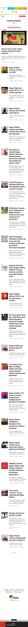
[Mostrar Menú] (2, 12)
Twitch (19, 563)
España (2, 16)
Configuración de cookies (18, 590)
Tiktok (8, 563)
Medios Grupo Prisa (14, 600)
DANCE (16, 8)
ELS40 (4, 29)
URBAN (22, 8)
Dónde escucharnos (18, 592)
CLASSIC (10, 8)
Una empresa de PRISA (14, 597)
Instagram (6, 563)
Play (26, 624)
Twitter (14, 563)
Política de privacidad (20, 589)
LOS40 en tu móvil (9, 592)
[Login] (26, 12)
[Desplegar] (14, 619)
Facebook (17, 563)
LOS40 (3, 8)
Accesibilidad (12, 589)
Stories (22, 563)
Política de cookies (8, 590)
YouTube (11, 563)
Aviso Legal (6, 589)
